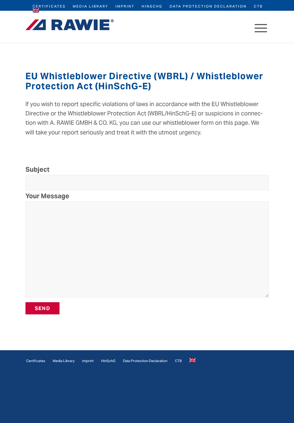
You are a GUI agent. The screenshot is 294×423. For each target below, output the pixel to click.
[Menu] (261, 26)
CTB (258, 6)
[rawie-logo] (69, 24)
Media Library (90, 6)
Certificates (49, 6)
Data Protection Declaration (208, 6)
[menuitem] (49, 6)
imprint (124, 6)
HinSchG (152, 6)
